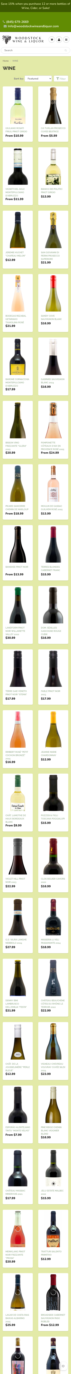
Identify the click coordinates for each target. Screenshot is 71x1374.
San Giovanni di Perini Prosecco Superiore (50, 255)
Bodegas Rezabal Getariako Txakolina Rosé (15, 319)
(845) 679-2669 (17, 22)
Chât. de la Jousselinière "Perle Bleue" (17, 1067)
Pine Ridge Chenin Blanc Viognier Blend (51, 1130)
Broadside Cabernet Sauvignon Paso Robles (53, 1318)
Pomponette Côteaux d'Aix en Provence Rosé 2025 (52, 446)
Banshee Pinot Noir (16, 567)
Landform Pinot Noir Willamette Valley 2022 (15, 631)
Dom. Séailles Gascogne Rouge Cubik (51, 631)
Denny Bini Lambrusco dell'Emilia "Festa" (16, 1003)
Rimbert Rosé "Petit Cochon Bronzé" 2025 (16, 755)
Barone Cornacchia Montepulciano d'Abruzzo (17, 382)
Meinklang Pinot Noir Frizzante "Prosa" (15, 1254)
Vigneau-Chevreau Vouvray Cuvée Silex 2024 (53, 1067)
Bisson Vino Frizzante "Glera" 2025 (16, 446)
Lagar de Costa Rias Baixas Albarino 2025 (17, 1318)
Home (6, 60)
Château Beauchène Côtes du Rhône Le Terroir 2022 (53, 1003)
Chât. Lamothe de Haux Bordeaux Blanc (15, 818)
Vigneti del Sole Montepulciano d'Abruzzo (15, 192)
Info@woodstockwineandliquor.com (33, 26)
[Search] (65, 50)
